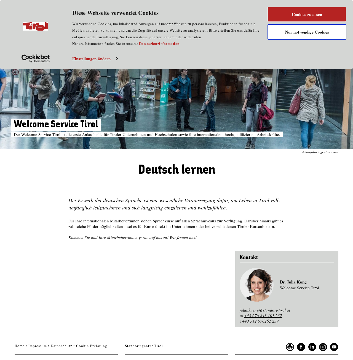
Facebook (301, 347)
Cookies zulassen (307, 14)
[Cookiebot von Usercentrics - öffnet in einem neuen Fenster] (36, 58)
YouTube (334, 347)
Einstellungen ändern (91, 59)
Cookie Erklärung (91, 345)
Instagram (323, 347)
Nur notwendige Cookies (307, 32)
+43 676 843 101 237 (263, 315)
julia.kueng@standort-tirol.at (265, 310)
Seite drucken (290, 347)
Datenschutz (61, 345)
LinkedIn (312, 347)
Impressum (37, 345)
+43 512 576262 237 (260, 321)
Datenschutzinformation (159, 43)
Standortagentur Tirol (144, 345)
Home (20, 345)
